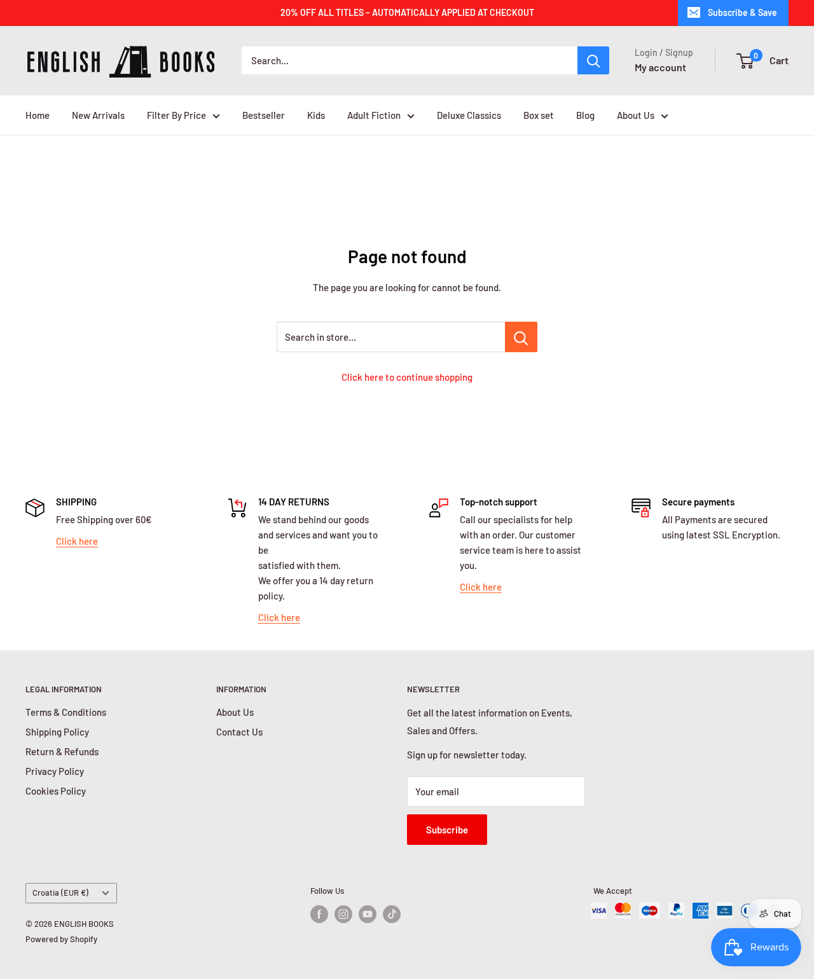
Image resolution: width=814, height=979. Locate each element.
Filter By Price (176, 115)
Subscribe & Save (742, 12)
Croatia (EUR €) (60, 892)
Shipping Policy (57, 731)
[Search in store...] (521, 337)
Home (37, 115)
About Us (635, 115)
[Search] (593, 60)
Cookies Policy (55, 791)
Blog (585, 115)
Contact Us (239, 731)
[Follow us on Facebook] (319, 914)
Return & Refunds (62, 751)
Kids (316, 115)
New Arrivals (98, 115)
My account (660, 67)
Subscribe (447, 829)
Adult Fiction (374, 115)
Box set (538, 115)
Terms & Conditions (65, 712)
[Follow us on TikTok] (392, 914)
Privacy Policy (54, 771)
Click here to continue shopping (407, 377)
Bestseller (263, 115)
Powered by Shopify (61, 939)
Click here (77, 541)
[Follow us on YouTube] (367, 914)
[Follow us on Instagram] (343, 914)
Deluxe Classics (469, 115)
